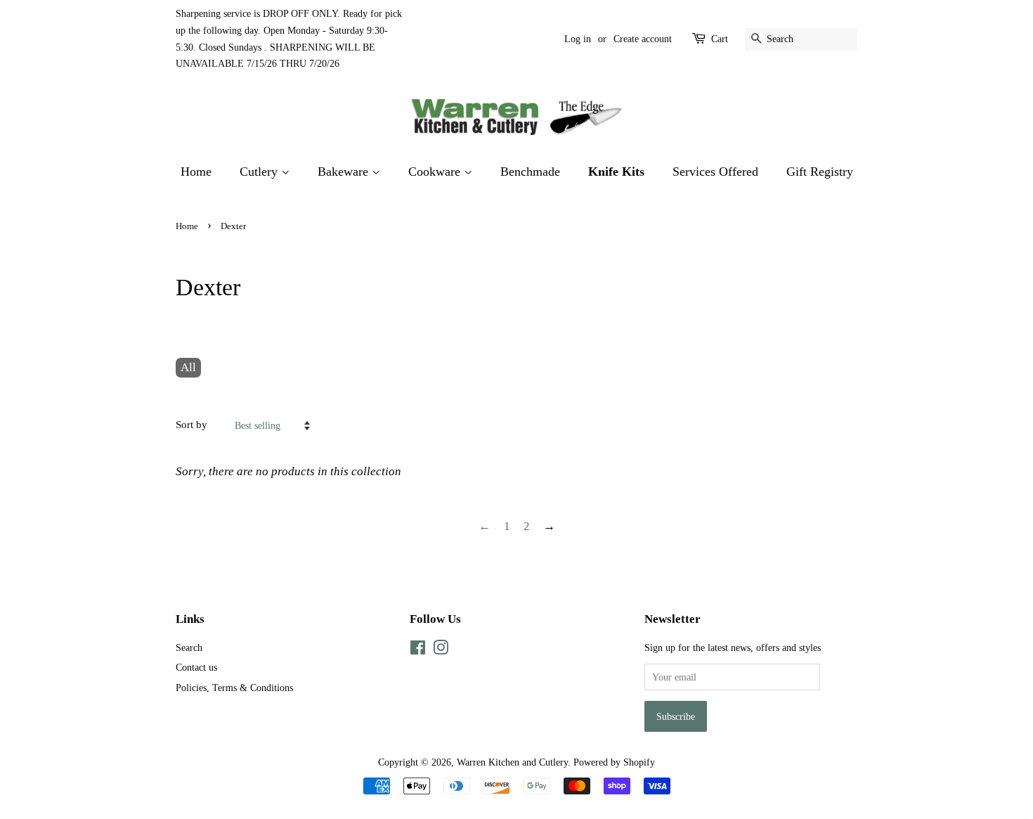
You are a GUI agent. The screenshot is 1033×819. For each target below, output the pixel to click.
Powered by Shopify (614, 762)
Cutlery (260, 172)
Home (196, 172)
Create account (642, 39)
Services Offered (715, 172)
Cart (719, 39)
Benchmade (530, 172)
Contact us (196, 667)
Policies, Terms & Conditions (234, 687)
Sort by (191, 424)
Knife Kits (616, 172)
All (188, 367)
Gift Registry (819, 172)
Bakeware (345, 172)
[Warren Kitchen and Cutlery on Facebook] (418, 650)
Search (189, 647)
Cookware (436, 172)
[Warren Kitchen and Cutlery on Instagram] (440, 650)
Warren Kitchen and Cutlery (512, 762)
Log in (577, 39)
